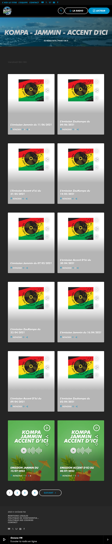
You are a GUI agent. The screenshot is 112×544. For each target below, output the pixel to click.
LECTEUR (99, 10)
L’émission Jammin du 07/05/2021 (31, 263)
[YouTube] (42, 3)
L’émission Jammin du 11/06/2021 (31, 124)
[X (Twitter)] (46, 3)
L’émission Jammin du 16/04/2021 (81, 332)
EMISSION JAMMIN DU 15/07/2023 (24, 469)
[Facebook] (58, 3)
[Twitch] (50, 3)
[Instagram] (54, 3)
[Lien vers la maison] (7, 11)
